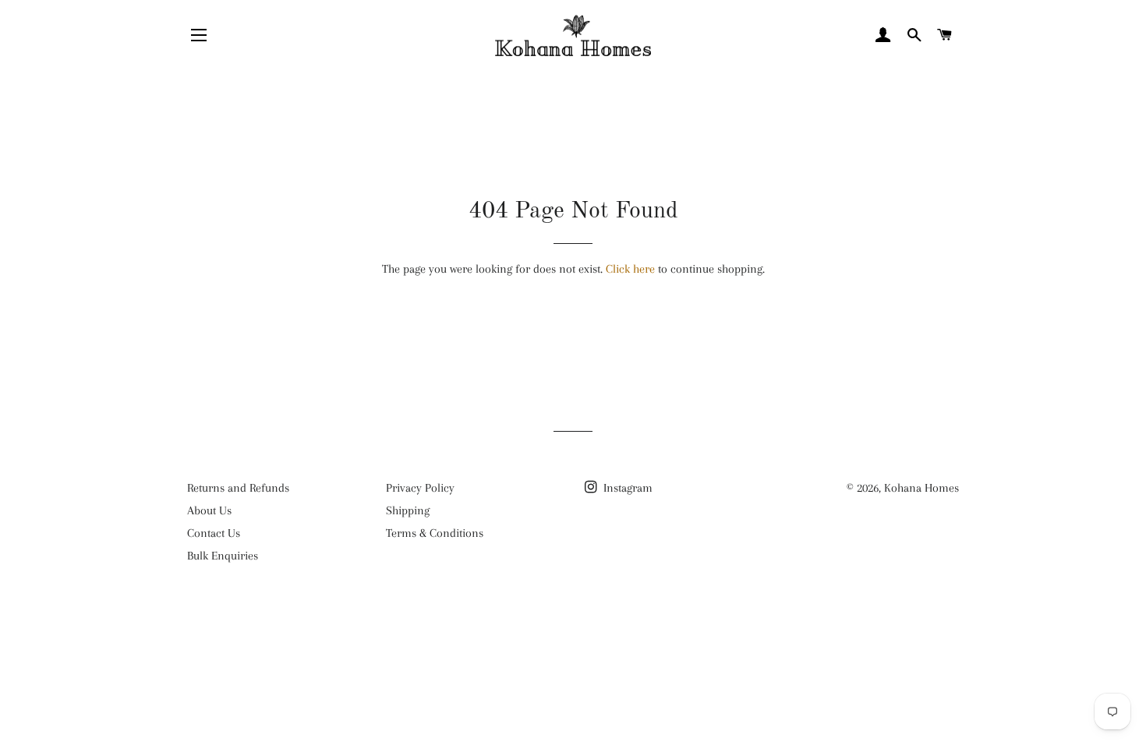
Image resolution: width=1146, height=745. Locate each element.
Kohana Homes (921, 488)
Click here (630, 269)
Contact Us (213, 533)
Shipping (408, 510)
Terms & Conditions (434, 533)
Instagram (626, 488)
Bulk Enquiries (222, 556)
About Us (209, 510)
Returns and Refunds (238, 488)
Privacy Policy (420, 488)
